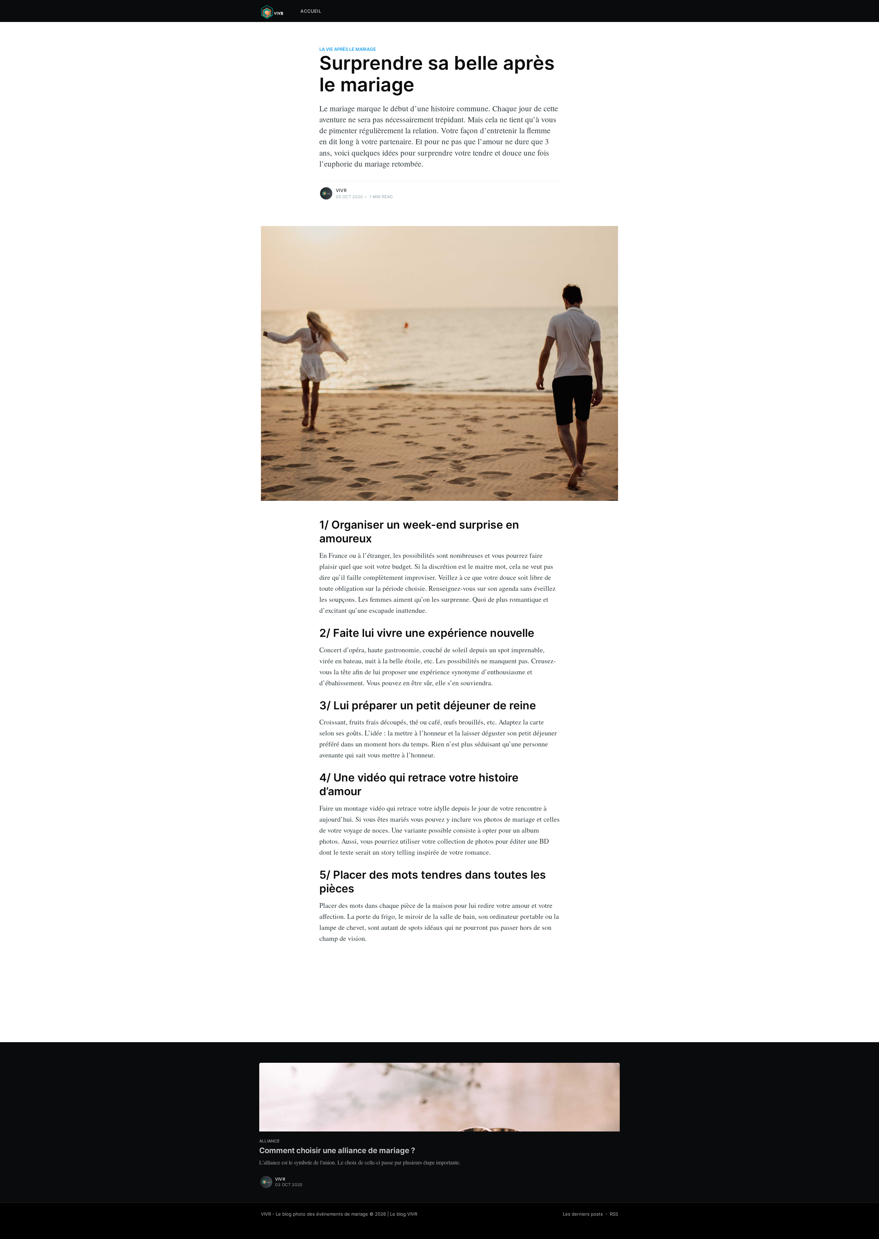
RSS (614, 1214)
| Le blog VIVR (402, 1214)
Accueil (310, 11)
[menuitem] (310, 11)
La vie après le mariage (347, 49)
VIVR (341, 190)
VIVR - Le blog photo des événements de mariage (314, 1214)
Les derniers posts (583, 1214)
